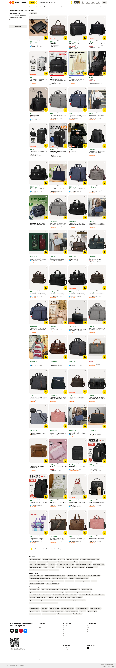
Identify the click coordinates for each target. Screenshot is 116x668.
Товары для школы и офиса (45, 649)
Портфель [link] (32, 43)
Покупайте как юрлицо (68, 629)
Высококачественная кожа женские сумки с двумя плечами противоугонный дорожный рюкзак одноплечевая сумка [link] (77, 503)
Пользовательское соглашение (17, 665)
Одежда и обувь (42, 635)
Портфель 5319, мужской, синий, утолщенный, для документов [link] (57, 189)
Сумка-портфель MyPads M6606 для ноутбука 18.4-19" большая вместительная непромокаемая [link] (77, 44)
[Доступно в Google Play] (16, 632)
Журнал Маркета (67, 635)
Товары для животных (43, 653)
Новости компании (91, 625)
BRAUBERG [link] (52, 79)
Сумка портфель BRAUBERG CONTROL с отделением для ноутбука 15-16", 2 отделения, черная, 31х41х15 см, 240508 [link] (58, 80)
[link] (35, 559)
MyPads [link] (71, 43)
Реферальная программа (92, 627)
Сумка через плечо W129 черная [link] (77, 467)
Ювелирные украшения (44, 659)
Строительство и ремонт (44, 655)
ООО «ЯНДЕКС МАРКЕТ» (108, 664)
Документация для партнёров (70, 651)
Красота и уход (42, 641)
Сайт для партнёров (67, 653)
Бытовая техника (42, 629)
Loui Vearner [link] (53, 151)
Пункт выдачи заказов (92, 631)
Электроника (42, 633)
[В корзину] (46, 38)
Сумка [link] (34, 115)
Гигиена (40, 631)
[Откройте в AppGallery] (21, 632)
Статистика (5, 665)
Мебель (40, 627)
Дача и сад (41, 645)
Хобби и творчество (43, 643)
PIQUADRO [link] (71, 466)
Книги (40, 647)
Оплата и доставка (67, 627)
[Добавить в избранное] (46, 17)
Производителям (91, 629)
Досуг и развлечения (43, 625)
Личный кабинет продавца (69, 647)
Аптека (40, 639)
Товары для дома (42, 637)
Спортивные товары (43, 651)
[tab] (13, 6)
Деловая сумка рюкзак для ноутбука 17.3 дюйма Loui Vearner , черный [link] (58, 152)
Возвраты (65, 633)
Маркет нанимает (91, 633)
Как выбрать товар (67, 625)
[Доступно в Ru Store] (25, 632)
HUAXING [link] (90, 502)
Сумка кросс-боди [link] (56, 43)
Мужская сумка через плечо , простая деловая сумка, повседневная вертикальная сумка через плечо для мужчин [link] (97, 152)
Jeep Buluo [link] (52, 43)
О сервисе (65, 631)
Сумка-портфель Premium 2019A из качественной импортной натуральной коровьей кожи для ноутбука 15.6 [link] (96, 259)
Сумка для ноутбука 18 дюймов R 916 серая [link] (38, 433)
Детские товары (42, 657)
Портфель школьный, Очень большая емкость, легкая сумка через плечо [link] (38, 363)
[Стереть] (70, 2)
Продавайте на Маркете (68, 649)
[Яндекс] (112, 666)
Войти (104, 2)
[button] (33, 13)
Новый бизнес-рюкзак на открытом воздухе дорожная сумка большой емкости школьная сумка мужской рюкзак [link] (96, 467)
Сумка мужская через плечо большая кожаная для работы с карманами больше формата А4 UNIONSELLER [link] (38, 224)
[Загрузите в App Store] (12, 632)
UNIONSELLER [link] (33, 223)
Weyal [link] (70, 151)
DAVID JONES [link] (33, 115)
